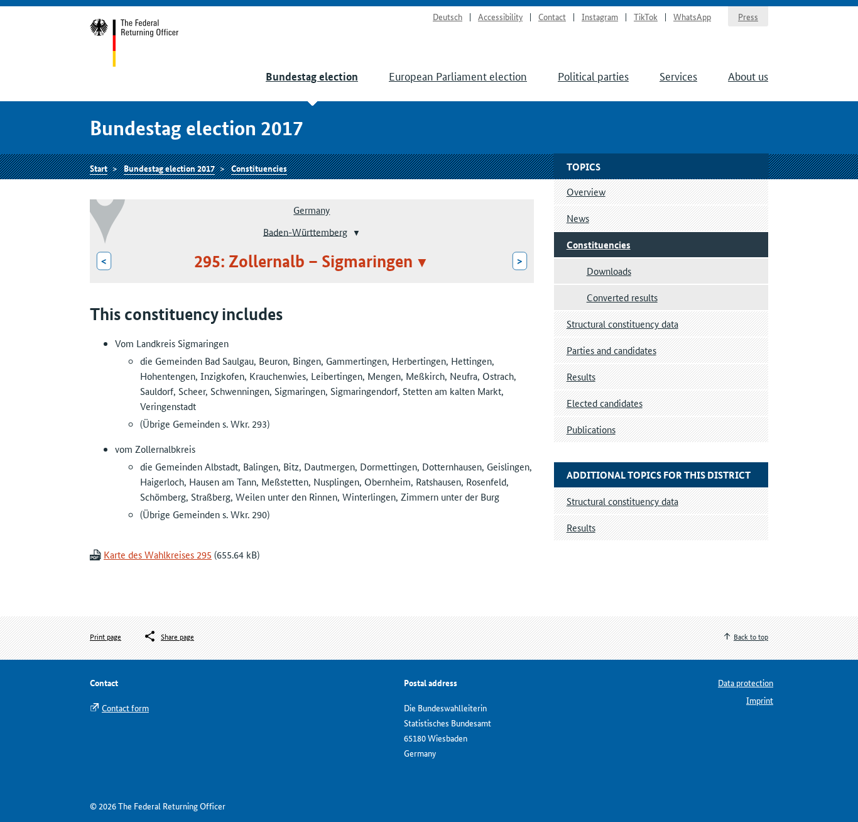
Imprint (759, 700)
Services (678, 75)
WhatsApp (692, 16)
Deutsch (447, 16)
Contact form (125, 707)
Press (748, 16)
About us (748, 75)
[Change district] (355, 233)
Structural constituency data (622, 323)
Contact (552, 16)
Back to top (751, 636)
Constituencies (259, 168)
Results (581, 376)
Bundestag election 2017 (169, 168)
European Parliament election (458, 75)
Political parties (593, 75)
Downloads (609, 270)
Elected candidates (605, 402)
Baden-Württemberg (305, 231)
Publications (591, 429)
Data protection (745, 682)
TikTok (646, 16)
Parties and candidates (611, 350)
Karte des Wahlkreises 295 (158, 554)
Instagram (600, 16)
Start (135, 43)
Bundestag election (312, 76)
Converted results (622, 297)
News (578, 218)
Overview (586, 191)
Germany (311, 209)
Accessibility (500, 16)
